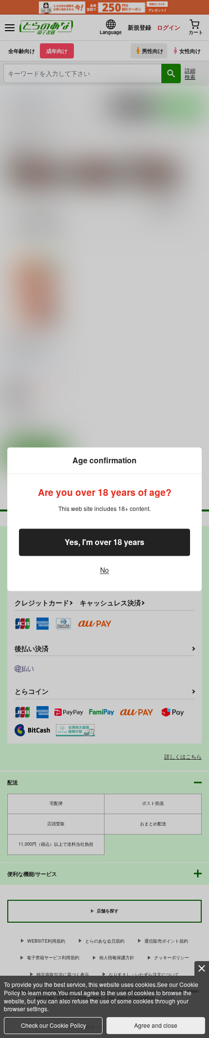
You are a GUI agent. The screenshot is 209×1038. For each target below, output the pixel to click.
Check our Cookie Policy (53, 1025)
